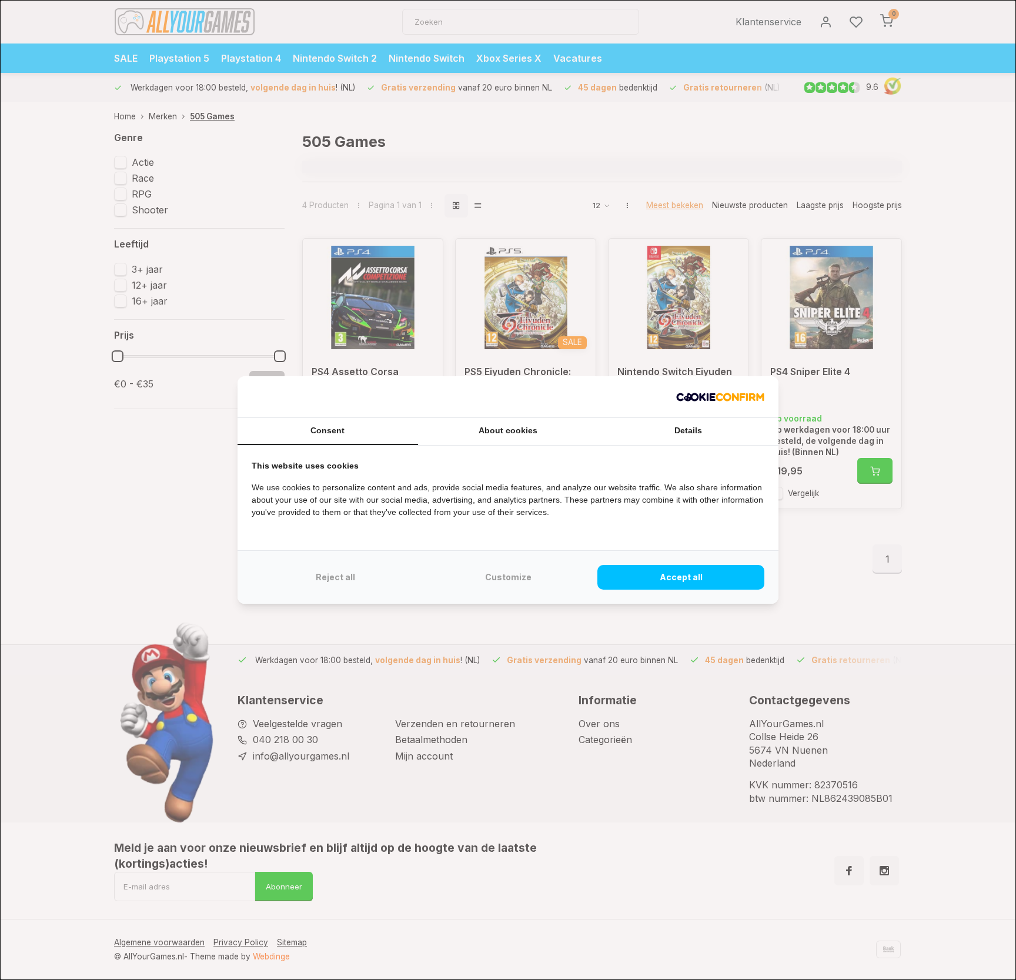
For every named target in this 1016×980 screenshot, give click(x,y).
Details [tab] (688, 430)
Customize (508, 577)
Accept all (681, 577)
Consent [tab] (327, 430)
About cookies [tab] (508, 430)
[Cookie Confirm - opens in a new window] (720, 396)
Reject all (335, 577)
